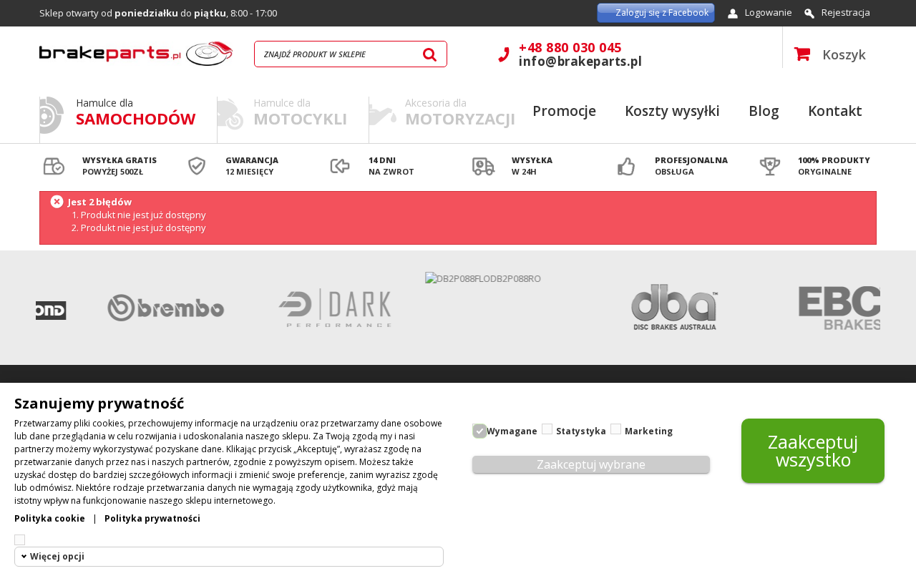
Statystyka (581, 431)
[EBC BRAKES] (831, 307)
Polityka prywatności (152, 518)
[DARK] (324, 307)
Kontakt (835, 111)
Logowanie (768, 12)
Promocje (564, 111)
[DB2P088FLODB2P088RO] (493, 278)
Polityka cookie (49, 518)
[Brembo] (156, 307)
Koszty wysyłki (672, 111)
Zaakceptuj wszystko (813, 450)
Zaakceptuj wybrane (591, 464)
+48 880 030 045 (570, 47)
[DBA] (662, 307)
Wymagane (512, 431)
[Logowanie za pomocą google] (532, 13)
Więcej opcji (57, 556)
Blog (764, 111)
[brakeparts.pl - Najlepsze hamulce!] (136, 54)
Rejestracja (846, 12)
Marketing (649, 431)
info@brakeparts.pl (580, 61)
